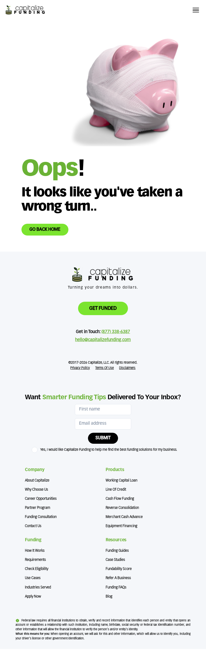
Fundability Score (119, 569)
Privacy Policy (80, 368)
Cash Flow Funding (120, 499)
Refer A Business (118, 578)
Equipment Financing (121, 526)
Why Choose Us (36, 489)
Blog (109, 596)
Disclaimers (127, 368)
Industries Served (38, 587)
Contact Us (33, 526)
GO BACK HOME (45, 229)
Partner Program (37, 508)
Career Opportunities (41, 499)
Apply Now (33, 596)
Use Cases (33, 578)
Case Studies (115, 560)
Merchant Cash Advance (124, 517)
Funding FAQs (116, 587)
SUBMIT (103, 438)
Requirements (35, 560)
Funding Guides (117, 551)
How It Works (35, 551)
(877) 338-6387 (115, 332)
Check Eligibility (36, 569)
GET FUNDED (102, 308)
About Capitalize (37, 480)
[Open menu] (197, 10)
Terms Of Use (104, 368)
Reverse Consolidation (122, 508)
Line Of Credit (116, 489)
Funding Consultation (41, 517)
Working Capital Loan (121, 480)
